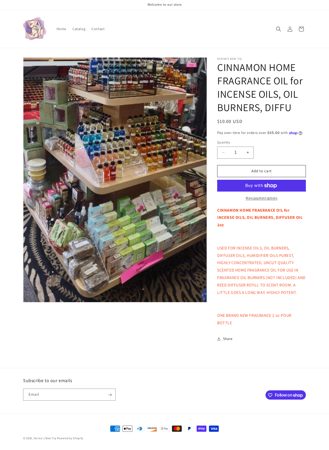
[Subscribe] (109, 395)
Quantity (223, 142)
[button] (278, 29)
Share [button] (228, 338)
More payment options (261, 198)
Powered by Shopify (70, 438)
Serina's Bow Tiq (45, 438)
